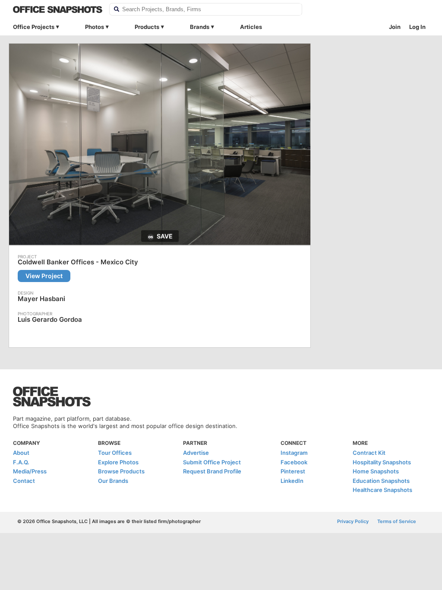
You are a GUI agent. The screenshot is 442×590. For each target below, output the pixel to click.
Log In (417, 26)
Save (165, 236)
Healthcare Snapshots (382, 489)
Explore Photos (118, 462)
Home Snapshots (376, 471)
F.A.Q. (21, 462)
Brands (199, 26)
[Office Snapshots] (58, 9)
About (21, 452)
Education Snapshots (381, 480)
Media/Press (30, 471)
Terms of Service (396, 521)
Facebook (294, 462)
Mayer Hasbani (41, 299)
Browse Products (121, 471)
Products (147, 26)
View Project (44, 275)
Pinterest (293, 471)
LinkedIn (292, 480)
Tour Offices (115, 452)
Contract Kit (369, 452)
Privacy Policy (353, 521)
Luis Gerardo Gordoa (50, 319)
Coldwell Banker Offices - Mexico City (78, 262)
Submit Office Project (212, 462)
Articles (251, 26)
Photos (94, 26)
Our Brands (113, 480)
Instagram (294, 452)
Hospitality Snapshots (382, 462)
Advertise (196, 452)
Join (395, 26)
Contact (24, 480)
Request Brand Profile (212, 471)
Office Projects (33, 26)
